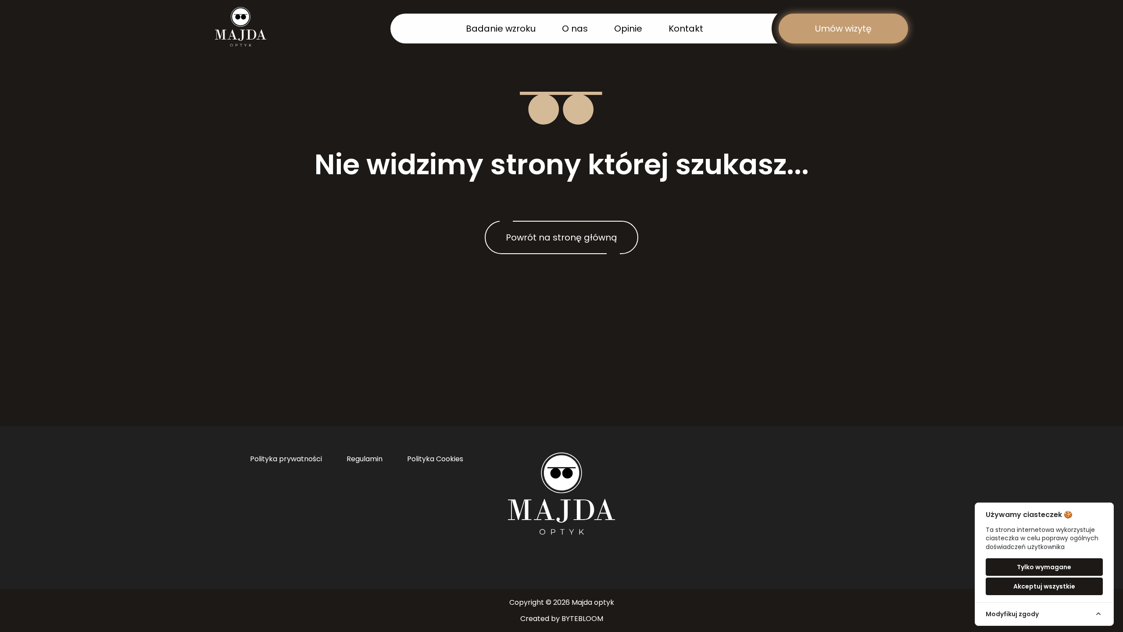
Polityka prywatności (286, 459)
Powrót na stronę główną (561, 237)
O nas (575, 28)
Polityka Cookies (435, 459)
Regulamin (365, 459)
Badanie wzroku (501, 28)
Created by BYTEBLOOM (561, 619)
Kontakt (686, 28)
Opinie (628, 28)
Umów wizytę (843, 28)
